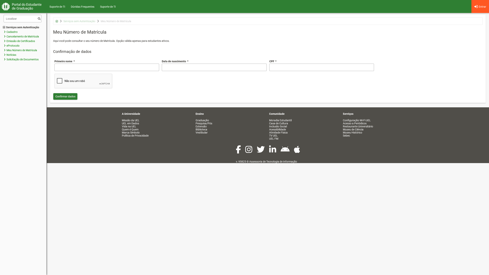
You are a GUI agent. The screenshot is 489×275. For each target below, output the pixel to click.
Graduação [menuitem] (202, 120)
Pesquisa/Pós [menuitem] (204, 123)
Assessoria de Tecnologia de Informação (273, 161)
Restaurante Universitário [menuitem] (358, 126)
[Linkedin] (273, 151)
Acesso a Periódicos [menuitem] (355, 123)
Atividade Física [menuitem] (278, 132)
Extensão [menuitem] (201, 126)
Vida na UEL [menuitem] (129, 126)
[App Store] (297, 151)
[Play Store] (285, 151)
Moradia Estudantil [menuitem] (280, 120)
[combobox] (214, 67)
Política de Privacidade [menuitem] (135, 135)
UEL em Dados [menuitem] (130, 123)
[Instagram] (249, 151)
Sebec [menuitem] (346, 135)
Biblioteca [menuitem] (201, 129)
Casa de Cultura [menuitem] (278, 123)
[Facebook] (238, 151)
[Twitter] (261, 151)
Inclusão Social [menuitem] (278, 126)
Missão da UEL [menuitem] (130, 120)
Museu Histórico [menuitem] (352, 132)
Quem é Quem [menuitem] (130, 129)
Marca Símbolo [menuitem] (131, 132)
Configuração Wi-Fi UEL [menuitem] (357, 120)
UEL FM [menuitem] (273, 138)
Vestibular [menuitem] (202, 132)
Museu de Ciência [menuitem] (353, 129)
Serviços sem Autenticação (22, 27)
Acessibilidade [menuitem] (277, 129)
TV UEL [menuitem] (273, 135)
